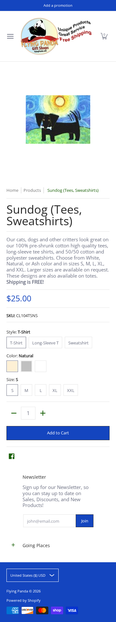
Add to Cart (58, 433)
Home (12, 190)
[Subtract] (13, 413)
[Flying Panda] (56, 36)
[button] (104, 36)
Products (32, 190)
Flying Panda (17, 591)
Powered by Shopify (23, 600)
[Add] (42, 413)
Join (84, 521)
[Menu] (10, 36)
